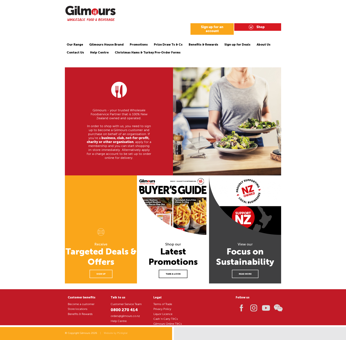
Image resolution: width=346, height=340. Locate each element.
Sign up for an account (212, 29)
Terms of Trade (162, 304)
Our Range (75, 44)
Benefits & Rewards (203, 44)
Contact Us (75, 52)
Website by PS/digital (115, 333)
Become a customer (81, 304)
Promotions (139, 44)
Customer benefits (81, 297)
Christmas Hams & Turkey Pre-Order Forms (148, 52)
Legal (157, 297)
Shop (260, 27)
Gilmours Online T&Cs (167, 323)
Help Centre (99, 52)
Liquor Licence (162, 314)
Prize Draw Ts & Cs (168, 44)
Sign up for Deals (237, 44)
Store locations (77, 309)
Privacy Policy (162, 309)
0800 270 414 (124, 309)
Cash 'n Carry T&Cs (165, 319)
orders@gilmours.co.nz (125, 316)
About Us (263, 44)
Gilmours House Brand (106, 44)
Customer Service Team (126, 304)
